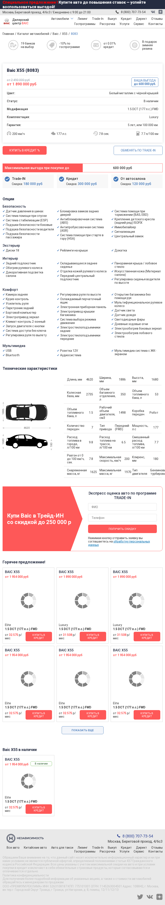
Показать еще (83, 730)
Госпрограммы (84, 24)
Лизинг (83, 18)
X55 (64, 33)
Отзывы (157, 18)
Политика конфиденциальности (26, 875)
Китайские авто (35, 847)
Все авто (13, 847)
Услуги (124, 24)
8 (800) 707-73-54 (133, 12)
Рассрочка (107, 24)
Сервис (139, 24)
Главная (8, 33)
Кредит (126, 18)
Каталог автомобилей (33, 33)
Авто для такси (62, 847)
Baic (56, 33)
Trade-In (98, 18)
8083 (74, 33)
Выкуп (112, 18)
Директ (141, 18)
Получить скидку (122, 528)
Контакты (155, 24)
